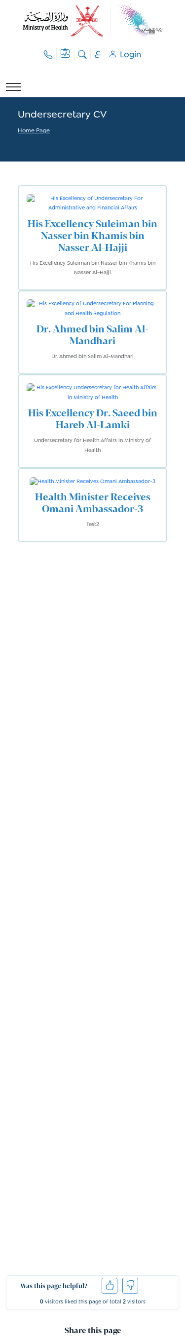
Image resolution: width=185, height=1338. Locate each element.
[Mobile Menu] (13, 87)
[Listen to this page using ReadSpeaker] (18, 144)
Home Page (34, 131)
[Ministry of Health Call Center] (48, 54)
